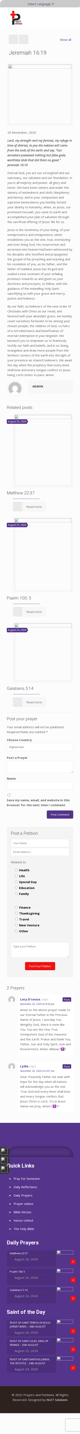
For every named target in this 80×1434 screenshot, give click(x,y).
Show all (65, 40)
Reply (67, 999)
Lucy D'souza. (30, 999)
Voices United (23, 1220)
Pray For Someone (27, 1179)
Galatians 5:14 (20, 688)
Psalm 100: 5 (19, 598)
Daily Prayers (23, 1195)
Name (11, 778)
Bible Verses (22, 1212)
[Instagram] (45, 1407)
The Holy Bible (24, 1229)
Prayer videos (23, 1204)
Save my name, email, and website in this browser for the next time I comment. (38, 802)
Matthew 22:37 (21, 493)
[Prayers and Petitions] (18, 18)
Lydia (24, 1066)
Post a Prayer (17, 758)
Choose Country (19, 740)
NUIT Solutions (57, 1400)
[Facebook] (34, 1407)
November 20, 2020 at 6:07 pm (37, 1071)
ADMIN (37, 386)
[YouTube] (40, 1407)
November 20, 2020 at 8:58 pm (37, 1004)
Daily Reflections (25, 1187)
